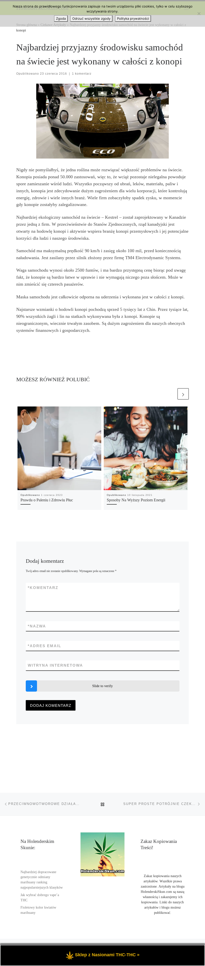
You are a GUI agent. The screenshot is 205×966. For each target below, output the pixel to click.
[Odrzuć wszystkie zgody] (198, 13)
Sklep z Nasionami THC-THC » (107, 954)
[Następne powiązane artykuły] (183, 393)
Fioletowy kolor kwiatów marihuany (38, 910)
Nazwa (37, 626)
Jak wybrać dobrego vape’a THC (39, 897)
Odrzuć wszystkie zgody (91, 18)
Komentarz (43, 587)
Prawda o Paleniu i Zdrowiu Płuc (46, 500)
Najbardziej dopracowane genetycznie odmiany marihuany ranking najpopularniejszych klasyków (41, 880)
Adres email (44, 646)
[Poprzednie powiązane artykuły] (170, 393)
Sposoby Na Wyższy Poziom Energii (136, 500)
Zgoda (61, 18)
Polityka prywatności (133, 18)
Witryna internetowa (55, 665)
